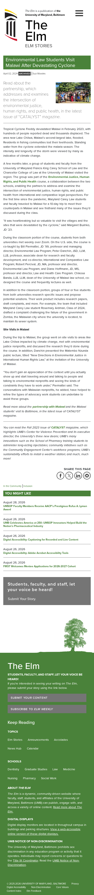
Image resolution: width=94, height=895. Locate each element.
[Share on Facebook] (60, 475)
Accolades (61, 739)
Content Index (14, 891)
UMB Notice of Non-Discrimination (35, 841)
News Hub (14, 748)
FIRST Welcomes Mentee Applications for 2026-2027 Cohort (39, 566)
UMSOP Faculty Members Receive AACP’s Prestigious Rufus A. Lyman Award (45, 508)
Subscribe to (32, 709)
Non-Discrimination (41, 887)
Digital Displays (20, 819)
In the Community (12, 486)
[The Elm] (11, 25)
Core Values (62, 887)
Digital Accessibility (16, 887)
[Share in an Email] (87, 475)
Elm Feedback (34, 891)
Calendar (32, 748)
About (19, 788)
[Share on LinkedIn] (78, 475)
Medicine (69, 769)
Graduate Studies (36, 769)
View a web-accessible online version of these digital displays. (44, 831)
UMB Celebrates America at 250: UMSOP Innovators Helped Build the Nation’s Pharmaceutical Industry (45, 524)
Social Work (48, 778)
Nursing (12, 778)
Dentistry (13, 769)
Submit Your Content (29, 697)
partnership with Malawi (49, 406)
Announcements (38, 739)
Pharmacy (29, 778)
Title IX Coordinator (25, 860)
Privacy (75, 883)
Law (55, 769)
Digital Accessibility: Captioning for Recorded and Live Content (40, 540)
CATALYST (58, 427)
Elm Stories (15, 739)
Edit (49, 891)
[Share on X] (69, 475)
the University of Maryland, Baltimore (45, 13)
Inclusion (27, 486)
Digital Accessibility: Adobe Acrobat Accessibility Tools (35, 553)
